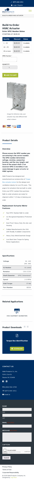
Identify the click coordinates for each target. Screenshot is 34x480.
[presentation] (16, 450)
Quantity (5, 64)
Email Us (7, 394)
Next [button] (28, 327)
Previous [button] (25, 327)
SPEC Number (7, 56)
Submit (6, 458)
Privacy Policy (7, 467)
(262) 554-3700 (11, 387)
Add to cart (11, 75)
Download (18, 349)
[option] (17, 102)
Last (3, 418)
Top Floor (14, 477)
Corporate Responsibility (10, 472)
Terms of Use (6, 469)
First (3, 412)
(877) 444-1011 (18, 2)
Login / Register (18, 5)
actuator (23, 169)
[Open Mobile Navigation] (30, 10)
